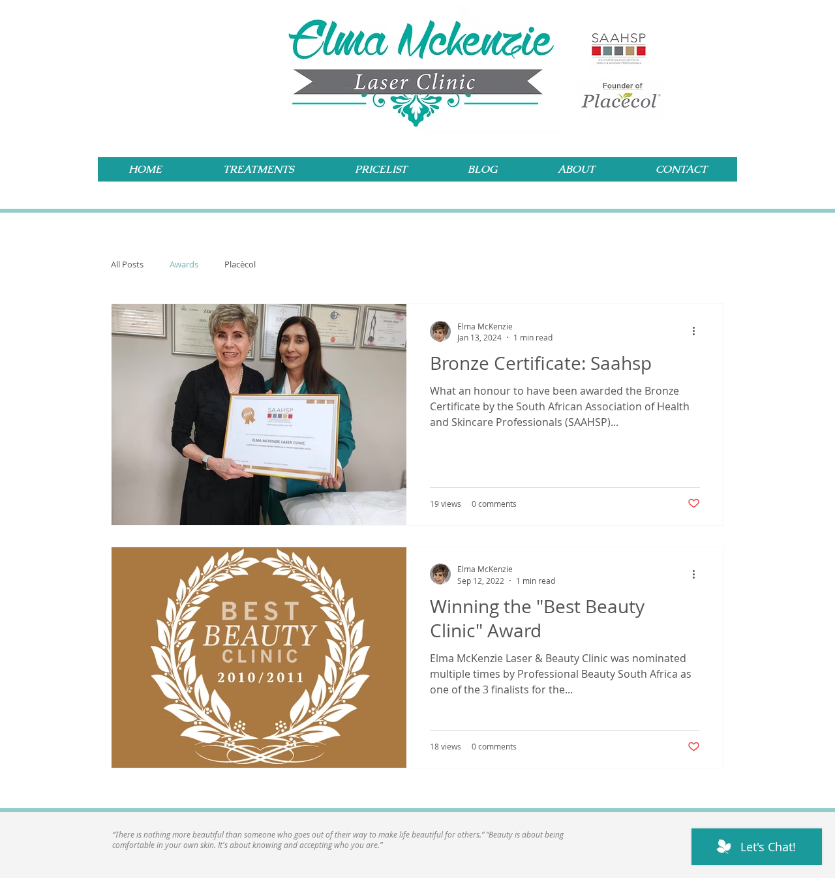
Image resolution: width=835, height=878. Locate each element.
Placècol (240, 264)
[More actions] (698, 331)
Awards (184, 264)
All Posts (127, 264)
